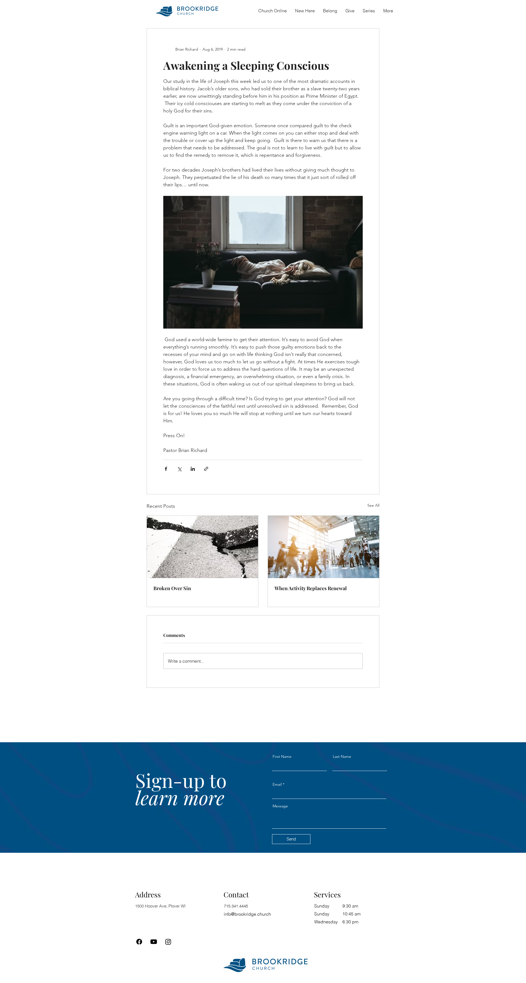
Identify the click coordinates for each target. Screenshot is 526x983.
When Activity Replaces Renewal (311, 588)
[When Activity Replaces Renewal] (323, 547)
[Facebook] (139, 942)
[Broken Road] (202, 547)
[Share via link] (206, 468)
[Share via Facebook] (165, 468)
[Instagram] (168, 942)
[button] (330, 10)
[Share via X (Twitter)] (179, 468)
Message (280, 806)
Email (277, 784)
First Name (282, 756)
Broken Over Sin (172, 588)
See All (373, 505)
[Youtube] (154, 942)
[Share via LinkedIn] (192, 468)
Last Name (342, 756)
